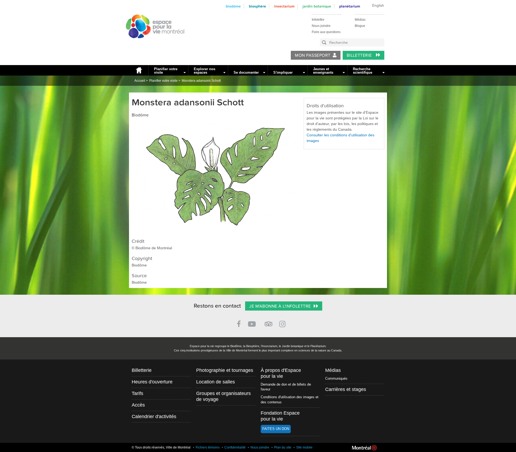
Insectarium (284, 6)
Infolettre (318, 20)
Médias (360, 20)
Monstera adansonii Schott (201, 81)
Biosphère (257, 6)
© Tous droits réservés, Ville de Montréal (161, 447)
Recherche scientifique (362, 70)
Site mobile (304, 447)
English (378, 5)
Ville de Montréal (364, 447)
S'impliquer (283, 72)
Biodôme (233, 6)
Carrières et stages (345, 389)
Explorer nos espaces (204, 70)
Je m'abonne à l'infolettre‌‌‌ (280, 306)
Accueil (138, 70)
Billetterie (360, 55)
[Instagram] (283, 323)
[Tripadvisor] (268, 322)
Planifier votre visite (165, 70)
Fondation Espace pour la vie (280, 416)
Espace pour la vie (152, 43)
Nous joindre (321, 26)
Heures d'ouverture (152, 382)
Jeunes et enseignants (323, 70)
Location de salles (215, 382)
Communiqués (336, 378)
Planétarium (349, 6)
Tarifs (137, 393)
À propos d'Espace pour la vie (281, 373)
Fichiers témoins (208, 447)
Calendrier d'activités (154, 416)
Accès (138, 405)
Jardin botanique (317, 6)
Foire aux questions (326, 32)
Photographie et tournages (224, 370)
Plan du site (282, 447)
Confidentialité (235, 447)
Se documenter (246, 72)
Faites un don (275, 429)
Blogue (360, 26)
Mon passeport (312, 55)
